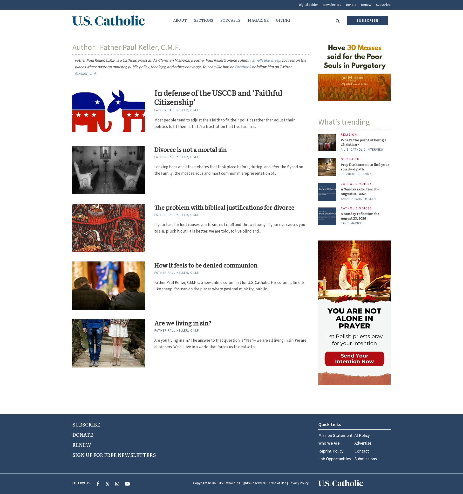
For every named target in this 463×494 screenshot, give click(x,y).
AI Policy (362, 436)
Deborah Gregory (356, 174)
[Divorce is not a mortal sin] (108, 170)
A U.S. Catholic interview (362, 149)
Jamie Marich (351, 223)
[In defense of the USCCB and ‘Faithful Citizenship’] (108, 112)
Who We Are (329, 443)
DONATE (82, 434)
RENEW (81, 444)
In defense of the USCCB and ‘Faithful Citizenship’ (218, 97)
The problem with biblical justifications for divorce (224, 207)
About (180, 20)
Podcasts (230, 20)
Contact (361, 451)
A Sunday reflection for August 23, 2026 (360, 215)
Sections (203, 20)
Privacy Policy (299, 483)
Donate (351, 4)
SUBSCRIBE (86, 424)
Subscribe (383, 4)
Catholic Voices (356, 184)
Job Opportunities (334, 459)
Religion (349, 135)
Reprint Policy (330, 451)
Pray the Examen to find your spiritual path (365, 166)
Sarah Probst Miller (358, 199)
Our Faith (350, 159)
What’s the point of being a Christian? (364, 142)
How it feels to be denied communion (206, 265)
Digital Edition (309, 4)
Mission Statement (335, 436)
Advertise (362, 443)
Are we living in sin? (182, 323)
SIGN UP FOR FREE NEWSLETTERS (114, 454)
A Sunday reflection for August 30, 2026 (360, 191)
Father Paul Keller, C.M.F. (177, 110)
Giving (283, 20)
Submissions (365, 459)
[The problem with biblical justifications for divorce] (108, 227)
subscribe (367, 20)
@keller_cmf (85, 73)
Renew (366, 4)
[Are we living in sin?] (108, 343)
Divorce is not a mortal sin (190, 149)
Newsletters (332, 4)
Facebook (243, 67)
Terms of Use (276, 483)
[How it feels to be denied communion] (108, 285)
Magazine (258, 20)
